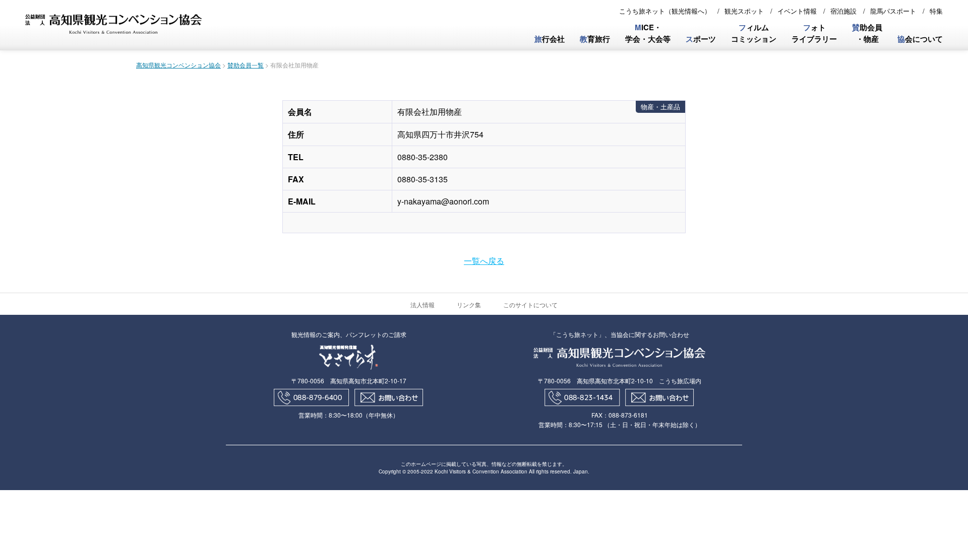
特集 (936, 11)
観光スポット (744, 11)
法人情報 (422, 304)
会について (920, 38)
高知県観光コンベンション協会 (178, 64)
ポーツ (701, 38)
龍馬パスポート (893, 11)
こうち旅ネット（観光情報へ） (665, 11)
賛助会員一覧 (245, 64)
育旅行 (595, 38)
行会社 (549, 38)
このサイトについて (530, 304)
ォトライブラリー (814, 33)
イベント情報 (797, 11)
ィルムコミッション (753, 33)
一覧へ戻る (484, 260)
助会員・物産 (867, 33)
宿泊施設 (843, 11)
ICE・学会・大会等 (648, 33)
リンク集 (469, 304)
